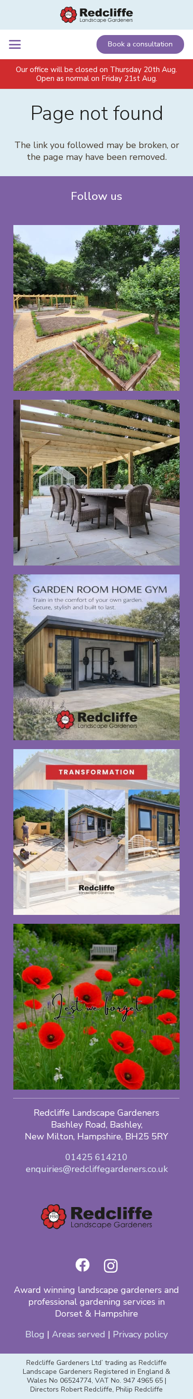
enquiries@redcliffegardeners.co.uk (97, 1169)
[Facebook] (82, 1265)
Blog (35, 1334)
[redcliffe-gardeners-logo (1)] (96, 15)
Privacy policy (140, 1334)
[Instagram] (111, 1266)
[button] (15, 44)
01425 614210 (96, 1157)
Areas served (78, 1334)
